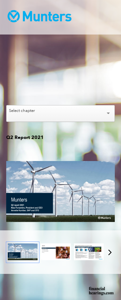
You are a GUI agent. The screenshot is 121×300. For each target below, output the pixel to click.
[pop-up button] (96, 92)
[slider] (60, 83)
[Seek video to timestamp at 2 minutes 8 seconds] (89, 252)
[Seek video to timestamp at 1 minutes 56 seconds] (55, 252)
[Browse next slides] (110, 252)
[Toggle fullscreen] (110, 165)
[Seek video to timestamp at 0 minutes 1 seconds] (23, 252)
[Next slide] (110, 192)
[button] (61, 72)
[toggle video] (87, 92)
